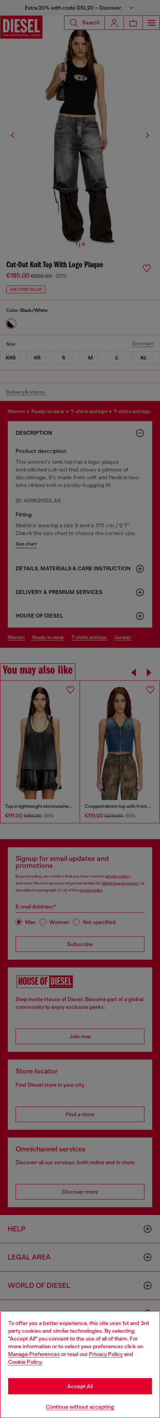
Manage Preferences (34, 1354)
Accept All (80, 1386)
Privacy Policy (106, 1354)
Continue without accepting (80, 1407)
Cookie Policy (25, 1362)
